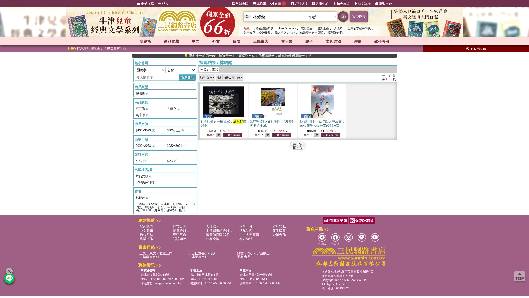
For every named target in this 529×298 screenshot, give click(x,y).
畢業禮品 (243, 256)
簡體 (236, 41)
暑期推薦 (323, 28)
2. (272, 123)
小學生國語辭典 (263, 28)
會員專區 (242, 3)
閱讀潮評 (179, 238)
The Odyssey (287, 28)
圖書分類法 (181, 230)
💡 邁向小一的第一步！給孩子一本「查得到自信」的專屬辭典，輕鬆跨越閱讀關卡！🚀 (236, 56)
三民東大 (260, 41)
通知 (279, 3)
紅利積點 (279, 226)
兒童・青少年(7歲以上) (254, 253)
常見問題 (246, 230)
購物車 (261, 3)
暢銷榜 (145, 41)
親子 (309, 41)
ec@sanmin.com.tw (168, 283)
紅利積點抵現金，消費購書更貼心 (97, 48)
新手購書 (279, 230)
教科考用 (381, 41)
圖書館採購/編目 (218, 234)
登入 (165, 3)
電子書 (286, 41)
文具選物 (333, 41)
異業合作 (146, 238)
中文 (195, 41)
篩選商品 (187, 77)
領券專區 (343, 3)
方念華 (338, 28)
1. (223, 123)
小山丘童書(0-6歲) (201, 253)
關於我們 (146, 226)
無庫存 (211, 135)
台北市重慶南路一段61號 (256, 274)
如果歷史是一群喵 (311, 32)
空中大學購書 (249, 234)
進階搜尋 (358, 16)
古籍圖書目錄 (149, 256)
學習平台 (385, 3)
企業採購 (147, 3)
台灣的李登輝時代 (359, 28)
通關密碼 (146, 234)
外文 (216, 41)
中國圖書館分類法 (219, 230)
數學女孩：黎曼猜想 (257, 32)
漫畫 (357, 41)
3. (322, 123)
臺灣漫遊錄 (335, 32)
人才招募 (212, 226)
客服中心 (322, 3)
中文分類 (146, 230)
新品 (171, 41)
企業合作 (279, 234)
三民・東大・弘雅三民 (156, 253)
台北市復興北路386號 (155, 274)
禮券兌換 (246, 226)
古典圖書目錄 (198, 256)
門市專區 (179, 226)
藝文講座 (364, 3)
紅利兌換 (301, 3)
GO (343, 16)
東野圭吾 (306, 28)
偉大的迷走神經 (285, 32)
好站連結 (246, 238)
